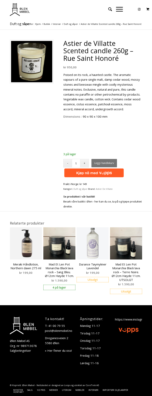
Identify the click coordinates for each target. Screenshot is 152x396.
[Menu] (117, 9)
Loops (67, 385)
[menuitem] (108, 9)
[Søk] (108, 9)
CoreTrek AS (92, 385)
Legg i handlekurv (104, 163)
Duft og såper (20, 24)
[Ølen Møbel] (20, 9)
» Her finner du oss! (58, 350)
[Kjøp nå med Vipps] (93, 173)
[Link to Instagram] (139, 9)
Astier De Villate (104, 188)
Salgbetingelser (20, 350)
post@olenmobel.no (58, 331)
